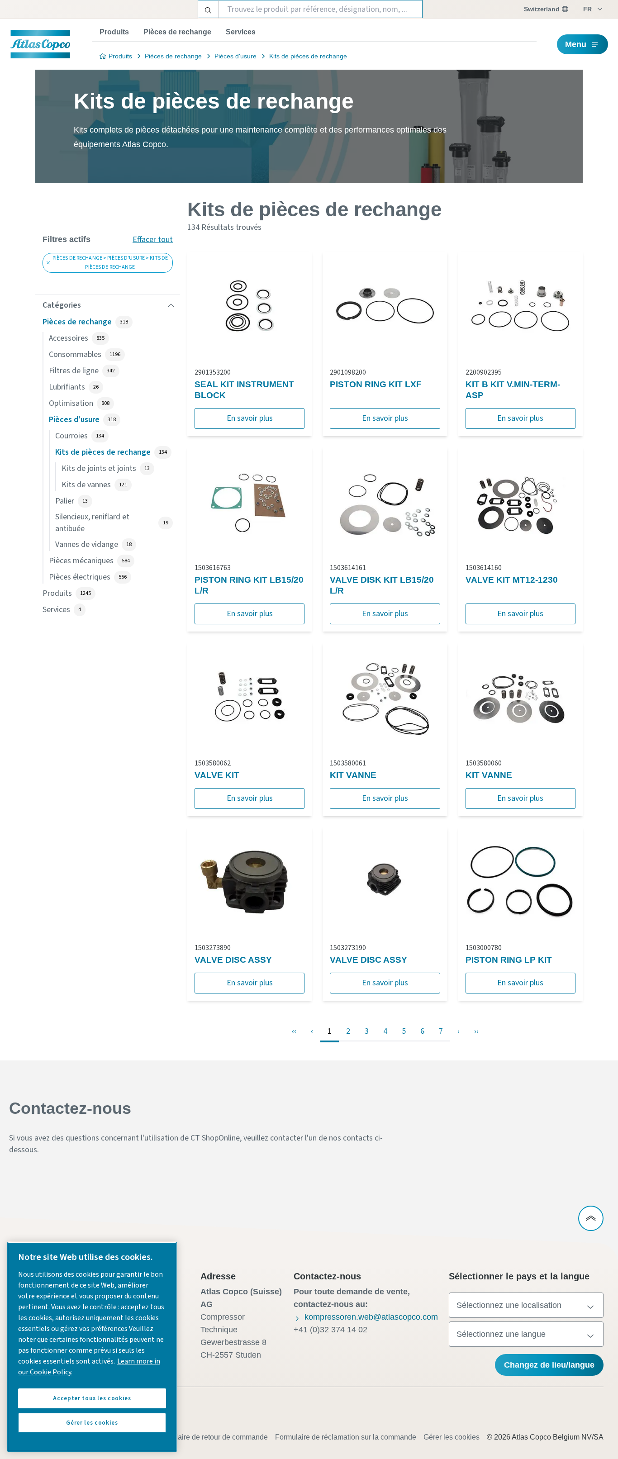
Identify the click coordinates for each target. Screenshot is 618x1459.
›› (476, 1031)
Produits (114, 32)
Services (241, 32)
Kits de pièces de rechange (308, 56)
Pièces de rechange (177, 32)
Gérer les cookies (451, 1437)
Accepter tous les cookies (92, 1398)
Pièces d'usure (235, 56)
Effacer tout (153, 239)
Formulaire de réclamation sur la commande (345, 1437)
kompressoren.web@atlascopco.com (371, 1316)
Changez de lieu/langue (549, 1364)
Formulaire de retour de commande (211, 1437)
